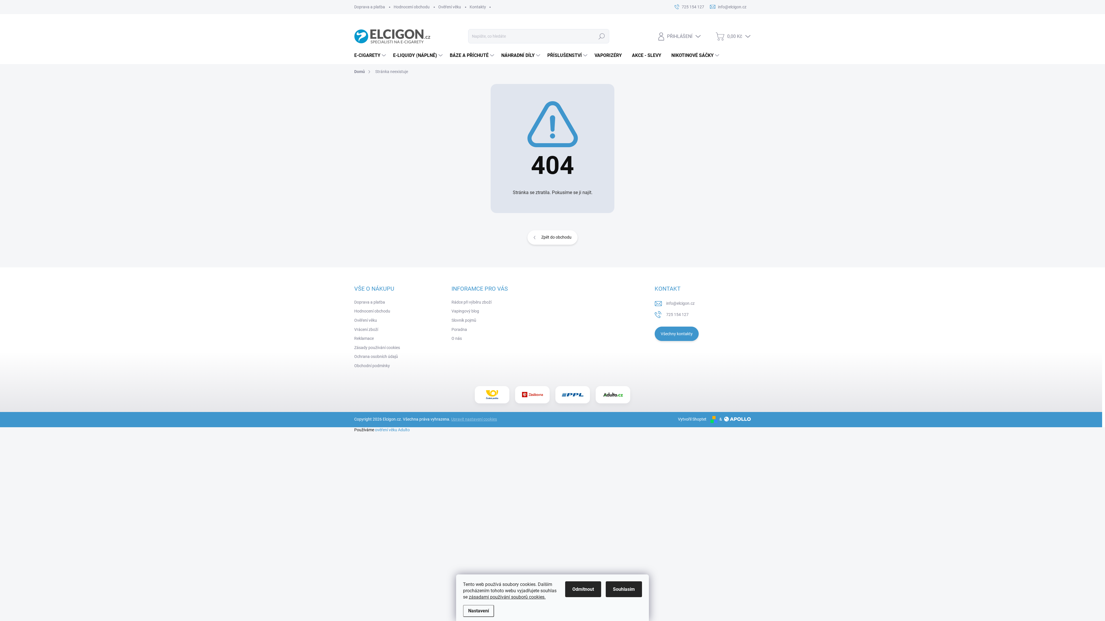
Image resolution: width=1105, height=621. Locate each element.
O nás (456, 338)
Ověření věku (449, 7)
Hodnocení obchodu (412, 7)
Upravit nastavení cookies (474, 419)
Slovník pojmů (463, 320)
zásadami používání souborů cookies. (507, 597)
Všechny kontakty (677, 333)
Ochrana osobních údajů (376, 356)
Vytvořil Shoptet (692, 419)
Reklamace (364, 338)
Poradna (459, 329)
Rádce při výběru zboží (471, 302)
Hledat (601, 36)
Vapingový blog (465, 311)
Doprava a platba (369, 7)
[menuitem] (370, 55)
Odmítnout (583, 589)
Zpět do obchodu (556, 237)
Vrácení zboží (366, 329)
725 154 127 (677, 314)
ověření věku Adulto (392, 430)
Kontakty (478, 7)
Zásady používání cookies (377, 347)
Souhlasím (624, 589)
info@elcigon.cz (680, 303)
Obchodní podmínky (372, 365)
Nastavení (478, 611)
